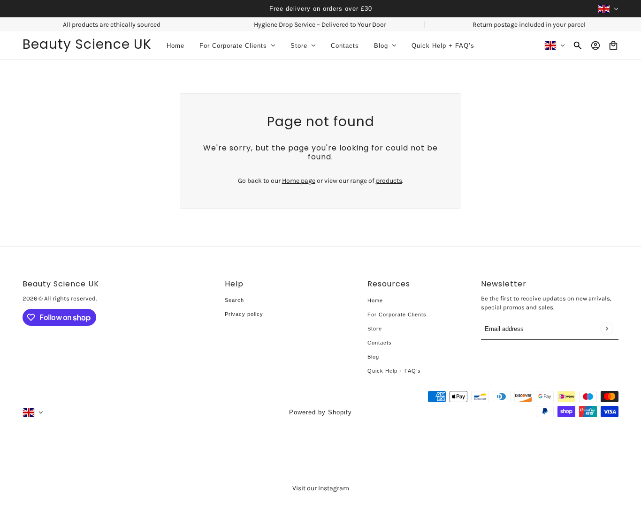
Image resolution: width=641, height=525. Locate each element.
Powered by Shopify (320, 412)
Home (375, 300)
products (389, 181)
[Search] (577, 45)
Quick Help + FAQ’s (394, 371)
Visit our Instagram (320, 488)
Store (374, 328)
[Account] (595, 45)
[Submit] (606, 328)
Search (234, 300)
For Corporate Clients (397, 314)
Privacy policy (244, 314)
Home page (298, 181)
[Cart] (613, 45)
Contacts (379, 342)
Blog (373, 357)
